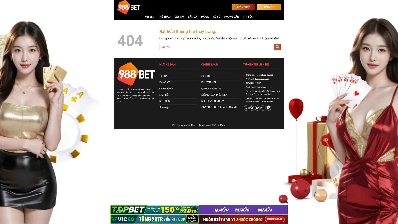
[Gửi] (277, 47)
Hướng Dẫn (231, 16)
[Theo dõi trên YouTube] (257, 108)
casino (179, 16)
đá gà (205, 16)
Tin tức (248, 16)
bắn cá (192, 16)
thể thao (164, 16)
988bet (149, 16)
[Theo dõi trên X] (246, 108)
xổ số (216, 16)
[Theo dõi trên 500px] (263, 108)
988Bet (120, 89)
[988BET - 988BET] (132, 7)
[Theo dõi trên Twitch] (268, 108)
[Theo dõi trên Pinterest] (251, 108)
